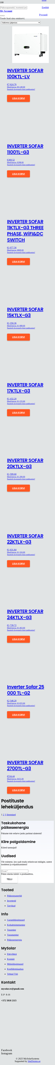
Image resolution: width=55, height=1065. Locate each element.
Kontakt (11, 959)
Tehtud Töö (12, 974)
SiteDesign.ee (34, 1061)
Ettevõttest (12, 954)
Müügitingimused (15, 964)
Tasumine (11, 930)
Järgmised (11, 814)
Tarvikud (11, 905)
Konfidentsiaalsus (15, 969)
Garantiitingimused (16, 920)
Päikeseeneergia (14, 940)
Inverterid (11, 901)
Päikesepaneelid (14, 896)
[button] (18, 98)
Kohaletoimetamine (16, 925)
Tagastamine (13, 935)
